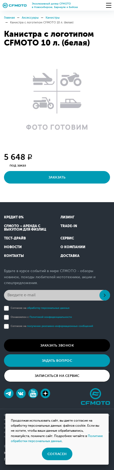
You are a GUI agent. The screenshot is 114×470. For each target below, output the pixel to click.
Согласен (57, 454)
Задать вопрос (57, 361)
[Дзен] (45, 393)
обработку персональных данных (48, 307)
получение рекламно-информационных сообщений (60, 326)
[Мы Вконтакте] (21, 393)
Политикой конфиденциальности (50, 316)
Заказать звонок (57, 345)
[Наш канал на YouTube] (33, 393)
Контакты (14, 255)
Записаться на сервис (57, 376)
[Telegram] (9, 393)
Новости (13, 247)
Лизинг (67, 217)
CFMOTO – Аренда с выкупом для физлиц (25, 227)
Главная (9, 17)
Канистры (53, 17)
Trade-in (68, 226)
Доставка (70, 255)
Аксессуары (30, 17)
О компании (72, 247)
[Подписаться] (104, 295)
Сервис (67, 238)
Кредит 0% (14, 217)
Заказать (57, 177)
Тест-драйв (15, 238)
